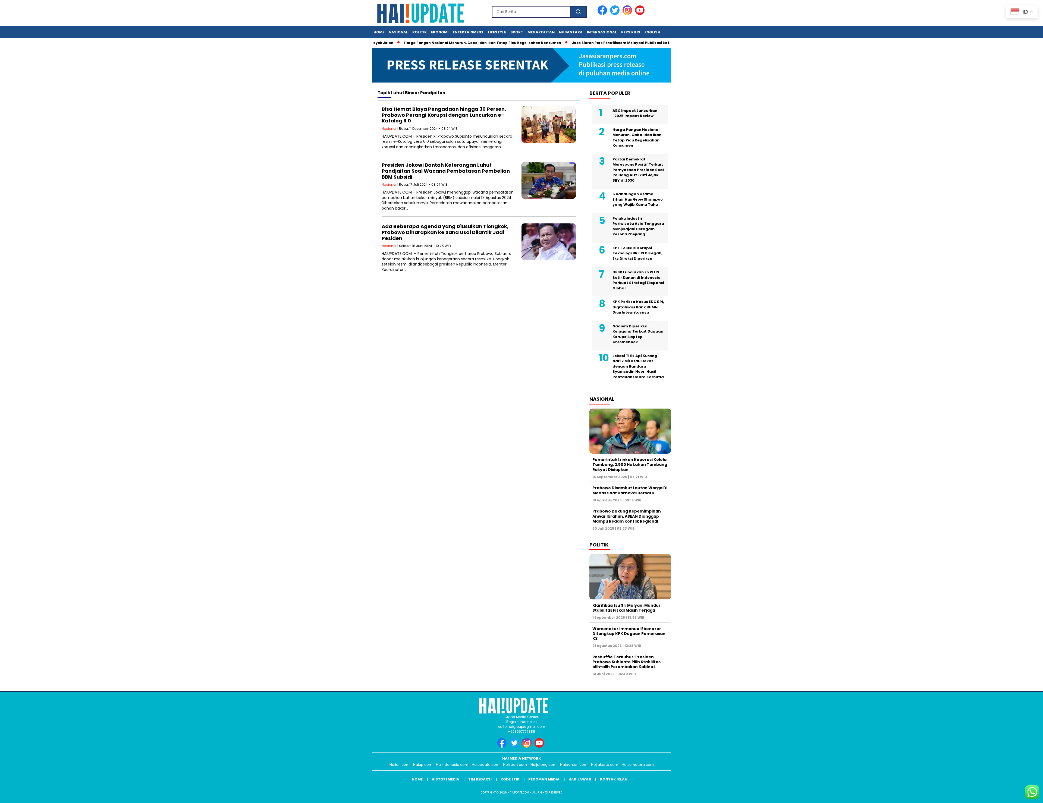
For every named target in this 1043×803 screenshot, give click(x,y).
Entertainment (468, 32)
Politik (419, 32)
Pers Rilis (630, 32)
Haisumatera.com (638, 764)
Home (378, 32)
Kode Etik (510, 779)
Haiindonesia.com (452, 764)
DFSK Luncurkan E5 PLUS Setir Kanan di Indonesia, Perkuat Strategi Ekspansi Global (638, 280)
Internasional (602, 32)
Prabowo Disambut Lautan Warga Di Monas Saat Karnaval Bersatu (629, 490)
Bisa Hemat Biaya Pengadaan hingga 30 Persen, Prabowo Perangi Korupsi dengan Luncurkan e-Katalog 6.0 (444, 115)
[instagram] (628, 14)
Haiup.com (422, 764)
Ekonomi (439, 32)
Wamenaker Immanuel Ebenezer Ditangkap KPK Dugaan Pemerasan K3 (628, 633)
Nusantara (571, 32)
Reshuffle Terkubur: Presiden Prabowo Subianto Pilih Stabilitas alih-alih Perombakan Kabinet (626, 661)
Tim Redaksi (480, 779)
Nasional (398, 32)
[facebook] (603, 14)
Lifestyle (497, 32)
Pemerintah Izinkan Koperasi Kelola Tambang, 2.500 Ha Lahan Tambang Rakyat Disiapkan (629, 464)
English (652, 32)
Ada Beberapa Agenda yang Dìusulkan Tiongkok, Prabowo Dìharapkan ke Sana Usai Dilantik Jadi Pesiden (445, 232)
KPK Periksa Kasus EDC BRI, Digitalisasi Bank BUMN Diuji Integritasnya (638, 307)
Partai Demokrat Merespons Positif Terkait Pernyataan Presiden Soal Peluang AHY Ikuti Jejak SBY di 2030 (638, 170)
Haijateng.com (543, 764)
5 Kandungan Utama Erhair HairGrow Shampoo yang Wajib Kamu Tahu (637, 199)
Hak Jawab (579, 779)
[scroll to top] (1007, 794)
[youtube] (640, 14)
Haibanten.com (574, 764)
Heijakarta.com (604, 764)
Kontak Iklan (613, 779)
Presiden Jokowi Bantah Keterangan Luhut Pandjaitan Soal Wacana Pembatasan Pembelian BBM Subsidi (446, 171)
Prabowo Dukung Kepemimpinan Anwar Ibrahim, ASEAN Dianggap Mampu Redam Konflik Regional (626, 516)
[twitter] (615, 14)
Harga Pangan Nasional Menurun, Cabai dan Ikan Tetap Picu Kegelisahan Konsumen (459, 42)
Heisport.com (515, 764)
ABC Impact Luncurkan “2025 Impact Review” (634, 113)
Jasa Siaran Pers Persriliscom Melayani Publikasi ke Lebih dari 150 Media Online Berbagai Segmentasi (642, 42)
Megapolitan (541, 32)
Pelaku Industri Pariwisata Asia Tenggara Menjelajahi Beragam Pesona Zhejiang (638, 226)
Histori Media (445, 779)
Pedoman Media (544, 779)
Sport (516, 32)
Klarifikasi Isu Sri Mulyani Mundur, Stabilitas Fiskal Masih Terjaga (627, 608)
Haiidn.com (399, 764)
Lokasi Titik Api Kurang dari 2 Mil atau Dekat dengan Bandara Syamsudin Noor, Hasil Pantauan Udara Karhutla (638, 366)
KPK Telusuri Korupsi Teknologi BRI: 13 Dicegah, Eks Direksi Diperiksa (637, 253)
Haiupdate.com (485, 764)
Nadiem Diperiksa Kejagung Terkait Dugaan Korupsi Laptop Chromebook (637, 334)
